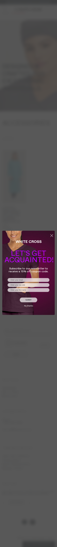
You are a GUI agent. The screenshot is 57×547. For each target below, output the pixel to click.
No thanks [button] (28, 306)
